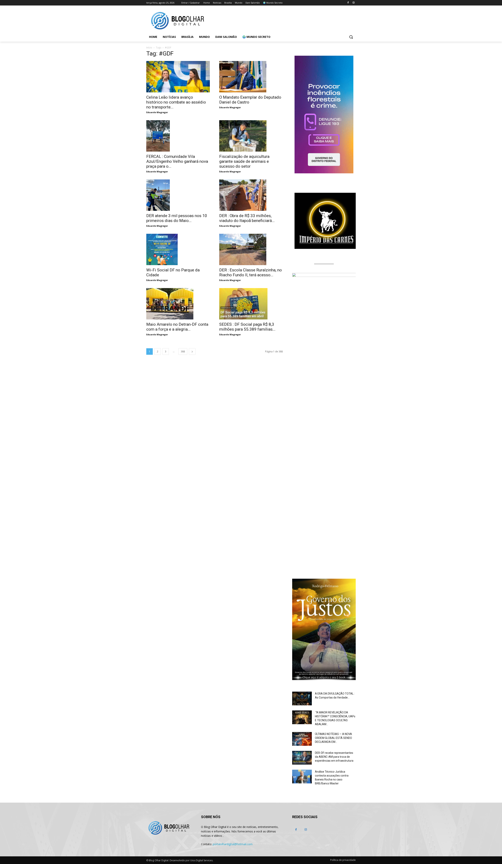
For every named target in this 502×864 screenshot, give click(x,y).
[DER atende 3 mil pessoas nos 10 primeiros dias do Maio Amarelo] (178, 195)
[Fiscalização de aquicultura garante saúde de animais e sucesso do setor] (251, 136)
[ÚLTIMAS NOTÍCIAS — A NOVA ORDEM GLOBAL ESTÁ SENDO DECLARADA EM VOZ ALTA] (302, 739)
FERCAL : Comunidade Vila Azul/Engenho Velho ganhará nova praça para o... (177, 161)
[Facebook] (348, 3)
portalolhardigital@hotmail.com (233, 844)
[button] (351, 37)
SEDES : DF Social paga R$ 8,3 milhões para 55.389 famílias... (247, 327)
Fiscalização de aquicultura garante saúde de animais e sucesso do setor (244, 161)
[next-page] (192, 351)
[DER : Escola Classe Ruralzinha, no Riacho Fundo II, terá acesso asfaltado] (251, 249)
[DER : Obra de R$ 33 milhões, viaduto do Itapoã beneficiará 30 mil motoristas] (251, 195)
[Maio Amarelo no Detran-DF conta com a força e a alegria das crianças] (178, 303)
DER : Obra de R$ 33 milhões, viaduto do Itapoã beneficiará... (247, 218)
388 (183, 351)
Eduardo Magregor (157, 112)
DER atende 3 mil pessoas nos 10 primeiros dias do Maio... (176, 218)
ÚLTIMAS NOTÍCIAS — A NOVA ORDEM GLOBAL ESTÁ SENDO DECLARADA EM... (333, 737)
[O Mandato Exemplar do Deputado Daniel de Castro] (251, 76)
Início (149, 47)
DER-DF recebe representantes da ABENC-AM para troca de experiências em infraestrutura (334, 756)
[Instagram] (353, 3)
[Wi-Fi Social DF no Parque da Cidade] (178, 249)
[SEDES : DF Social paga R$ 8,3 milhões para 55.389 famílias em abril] (251, 303)
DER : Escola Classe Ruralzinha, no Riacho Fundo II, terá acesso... (250, 272)
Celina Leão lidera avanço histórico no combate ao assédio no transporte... (176, 102)
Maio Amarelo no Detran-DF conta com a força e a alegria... (177, 327)
